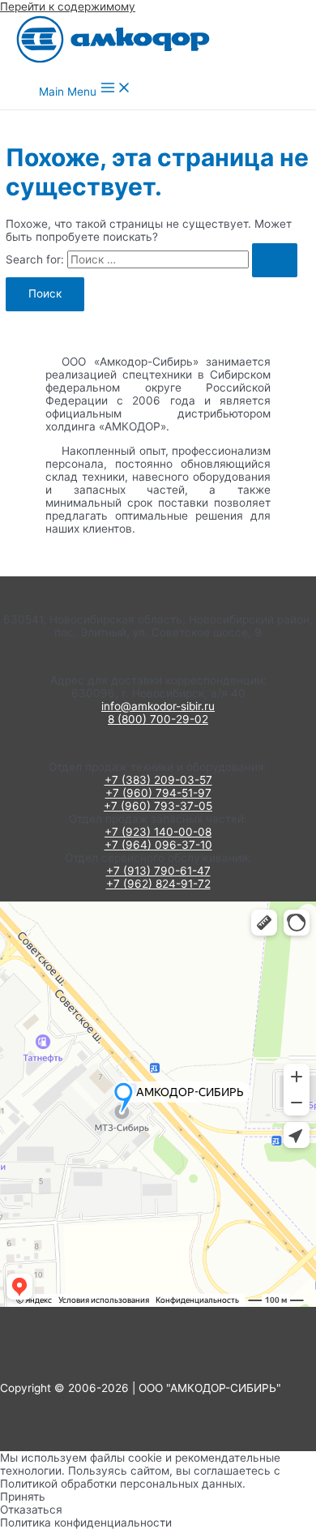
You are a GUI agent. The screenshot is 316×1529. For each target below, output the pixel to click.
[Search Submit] (274, 260)
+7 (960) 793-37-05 (158, 805)
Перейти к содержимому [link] (67, 6)
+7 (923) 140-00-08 (158, 831)
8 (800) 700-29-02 (158, 719)
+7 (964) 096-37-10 (158, 844)
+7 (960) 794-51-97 (158, 792)
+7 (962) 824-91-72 (158, 883)
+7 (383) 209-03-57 (158, 779)
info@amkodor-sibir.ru (158, 706)
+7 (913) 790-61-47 (158, 870)
